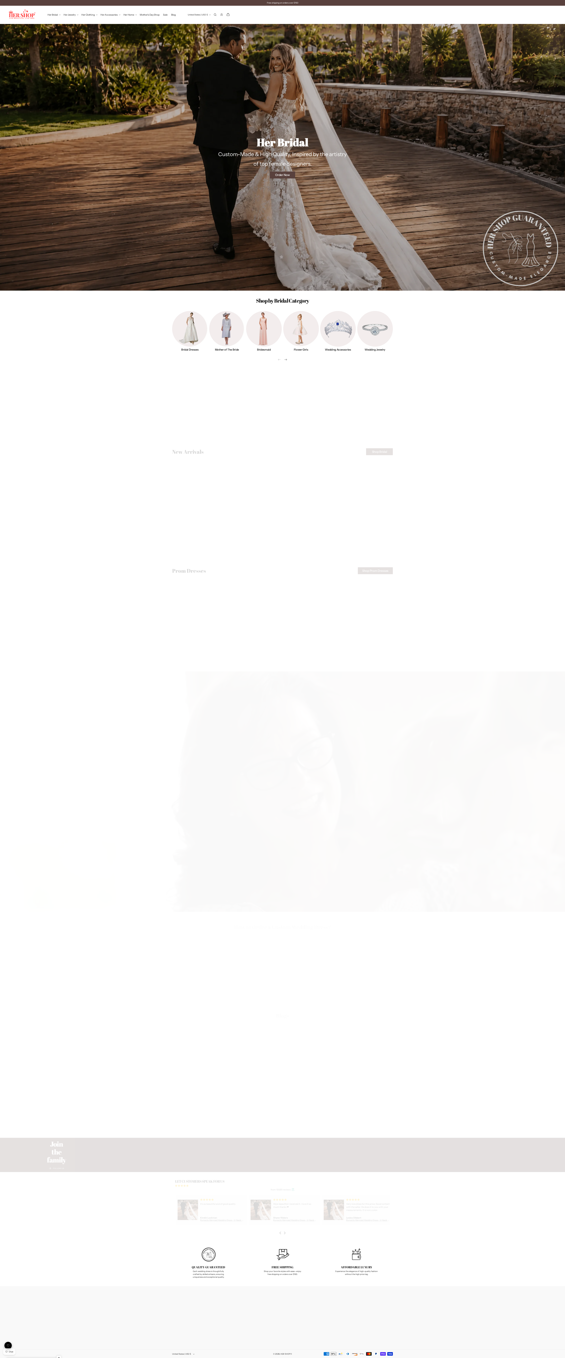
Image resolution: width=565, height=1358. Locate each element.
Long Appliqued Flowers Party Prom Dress (306, 651)
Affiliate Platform (274, 1319)
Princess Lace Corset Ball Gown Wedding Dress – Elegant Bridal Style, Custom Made (365, 534)
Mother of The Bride (227, 349)
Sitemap (271, 1327)
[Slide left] (279, 359)
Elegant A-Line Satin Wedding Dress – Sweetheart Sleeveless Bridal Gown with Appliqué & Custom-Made (199, 532)
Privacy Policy (238, 1319)
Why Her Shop (273, 1303)
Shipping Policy (239, 1315)
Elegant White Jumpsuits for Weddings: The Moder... (207, 1099)
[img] (282, 1183)
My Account (307, 1299)
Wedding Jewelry (375, 349)
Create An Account (310, 1303)
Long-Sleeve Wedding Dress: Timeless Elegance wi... (281, 1099)
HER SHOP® (286, 1354)
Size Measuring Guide (241, 1303)
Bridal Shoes (353, 429)
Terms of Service (239, 1323)
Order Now (282, 175)
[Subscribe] (386, 1305)
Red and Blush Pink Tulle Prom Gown (359, 651)
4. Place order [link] (364, 994)
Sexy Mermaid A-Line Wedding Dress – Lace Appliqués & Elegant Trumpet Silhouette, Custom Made (254, 535)
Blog (269, 1311)
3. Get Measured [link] (309, 991)
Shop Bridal (379, 449)
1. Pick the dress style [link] (197, 991)
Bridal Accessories (307, 429)
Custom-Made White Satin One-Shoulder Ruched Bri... (353, 1100)
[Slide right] (285, 359)
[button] (54, 14)
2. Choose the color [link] (253, 991)
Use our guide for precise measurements (310, 985)
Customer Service (310, 1307)
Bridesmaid (264, 349)
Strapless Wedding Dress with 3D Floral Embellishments (249, 652)
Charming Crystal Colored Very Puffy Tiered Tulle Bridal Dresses (198, 652)
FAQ (269, 1315)
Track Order (237, 1307)
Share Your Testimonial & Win (280, 1323)
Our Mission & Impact (276, 1307)
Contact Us (237, 1299)
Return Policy (238, 1311)
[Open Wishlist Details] (8, 1345)
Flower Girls (301, 349)
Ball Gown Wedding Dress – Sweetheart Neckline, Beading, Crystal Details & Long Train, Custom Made (310, 535)
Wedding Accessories (338, 349)
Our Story (271, 1299)
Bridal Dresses (189, 349)
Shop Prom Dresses (375, 568)
